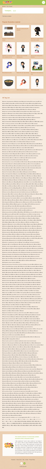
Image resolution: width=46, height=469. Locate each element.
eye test (14, 196)
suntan (23, 379)
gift (38, 220)
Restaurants (25, 332)
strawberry (15, 373)
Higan (10, 234)
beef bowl (8, 127)
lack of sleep (5, 266)
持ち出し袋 (10, 423)
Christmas (17, 151)
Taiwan (17, 385)
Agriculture (14, 107)
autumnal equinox (36, 117)
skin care (36, 357)
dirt (3, 180)
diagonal (31, 178)
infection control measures (8, 246)
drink (34, 184)
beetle (23, 127)
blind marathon (19, 131)
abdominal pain (19, 105)
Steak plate (21, 371)
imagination (5, 244)
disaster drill (16, 180)
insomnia (8, 248)
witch (40, 411)
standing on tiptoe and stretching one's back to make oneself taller (24, 369)
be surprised (34, 123)
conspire (41, 161)
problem (10, 324)
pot (42, 320)
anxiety (18, 113)
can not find (17, 141)
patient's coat (5, 310)
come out (12, 157)
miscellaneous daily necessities (22, 282)
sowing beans (6, 363)
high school (20, 234)
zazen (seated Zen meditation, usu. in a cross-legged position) (15, 417)
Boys (17, 135)
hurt (8, 240)
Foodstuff (15, 214)
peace (10, 310)
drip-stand (38, 184)
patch (39, 308)
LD (19, 266)
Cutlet (31, 169)
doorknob (41, 182)
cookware (21, 163)
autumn (30, 117)
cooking (16, 163)
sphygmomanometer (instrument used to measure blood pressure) (16, 365)
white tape (37, 409)
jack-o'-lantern (26, 250)
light (29, 268)
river (29, 336)
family (27, 198)
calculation (37, 139)
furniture (13, 218)
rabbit (17, 326)
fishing (26, 210)
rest (18, 332)
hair (26, 226)
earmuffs (34, 186)
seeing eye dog (20, 349)
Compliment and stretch (31, 157)
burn (35, 137)
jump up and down (35, 256)
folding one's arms (30, 212)
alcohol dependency (35, 107)
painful (21, 306)
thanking (22, 389)
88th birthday (38, 103)
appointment (31, 113)
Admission (5, 107)
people (22, 310)
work (15, 413)
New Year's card (6, 292)
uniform (10, 401)
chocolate (12, 151)
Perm (29, 312)
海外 (38, 423)
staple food (40, 369)
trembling (12, 397)
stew (33, 371)
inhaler (31, 246)
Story (7, 373)
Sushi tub (5, 383)
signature (35, 355)
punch (9, 326)
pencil (18, 310)
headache (21, 230)
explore (38, 194)
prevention (5, 324)
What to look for (34, 407)
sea (33, 347)
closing (7, 155)
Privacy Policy (32, 459)
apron (37, 113)
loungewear (9, 272)
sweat (9, 383)
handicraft (40, 228)
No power (12, 294)
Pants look (26, 306)
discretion (31, 180)
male (42, 272)
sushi (35, 381)
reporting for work (26, 330)
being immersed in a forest (18, 129)
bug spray (26, 137)
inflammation (26, 246)
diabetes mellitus (20, 178)
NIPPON (5, 294)
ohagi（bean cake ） (16, 298)
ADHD (33, 105)
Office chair (8, 298)
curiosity (17, 169)
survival (24, 381)
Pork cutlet (14, 320)
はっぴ (32, 419)
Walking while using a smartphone (29, 405)
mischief (31, 282)
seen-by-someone (27, 349)
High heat (15, 234)
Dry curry (7, 186)
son (31, 361)
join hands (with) (19, 256)
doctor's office (6, 182)
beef (4, 127)
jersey (4, 256)
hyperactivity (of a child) (14, 240)
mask (41, 274)
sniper (17, 361)
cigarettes (16, 153)
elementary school (6, 190)
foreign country (26, 214)
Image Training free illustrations (33, 242)
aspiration (21, 115)
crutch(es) (25, 167)
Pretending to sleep (35, 322)
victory (4, 403)
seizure (33, 349)
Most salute (30, 284)
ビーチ (8, 421)
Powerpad (17, 322)
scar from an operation (35, 345)
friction (29, 216)
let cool (4, 268)
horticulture (39, 236)
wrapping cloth (35, 413)
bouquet (19, 133)
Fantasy (14, 200)
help (31, 232)
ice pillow (22, 240)
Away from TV (6, 119)
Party (32, 308)
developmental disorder (8, 178)
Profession (29, 324)
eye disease (5, 196)
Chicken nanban (21, 147)
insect (4, 248)
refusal (4, 330)
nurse (32, 294)
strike (42, 373)
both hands (15, 133)
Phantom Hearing (6, 314)
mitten (39, 282)
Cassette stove (33, 143)
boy (14, 135)
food (4, 214)
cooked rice (11, 163)
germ (18, 220)
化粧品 (19, 421)
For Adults (20, 214)
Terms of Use (19, 459)
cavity (41, 143)
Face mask (24, 196)
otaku (23, 302)
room (15, 338)
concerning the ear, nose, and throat (10, 161)
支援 (17, 423)
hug (37, 238)
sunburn (4, 379)
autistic (20, 117)
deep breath (26, 173)
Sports (35, 365)
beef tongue (18, 127)
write (40, 413)
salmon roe (5, 345)
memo (30, 280)
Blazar (10, 131)
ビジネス (12, 421)
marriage (29, 274)
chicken (15, 147)
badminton (16, 119)
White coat (27, 409)
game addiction (6, 220)
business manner (18, 139)
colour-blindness (6, 157)
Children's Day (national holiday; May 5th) (11, 149)
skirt (13, 359)
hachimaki (23, 226)
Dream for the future (22, 184)
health (35, 230)
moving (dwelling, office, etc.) (36, 286)
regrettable (13, 330)
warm (41, 405)
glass (7, 222)
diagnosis (26, 178)
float (19, 212)
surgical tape (40, 379)
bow (30, 133)
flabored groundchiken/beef (8, 212)
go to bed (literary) (17, 222)
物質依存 (5, 425)
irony (17, 250)
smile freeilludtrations (10, 361)
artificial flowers (15, 115)
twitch (27, 399)
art (42, 113)
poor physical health (7, 320)
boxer (37, 133)
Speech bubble (28, 363)
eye (41, 194)
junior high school (6, 258)
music (9, 288)
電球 (35, 425)
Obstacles (29, 296)
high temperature (27, 234)
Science (22, 347)
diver (40, 180)
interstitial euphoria (23, 248)
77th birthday (26, 103)
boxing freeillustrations (7, 135)
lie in (24, 268)
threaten (12, 393)
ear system (29, 186)
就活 (37, 421)
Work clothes (23, 413)
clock (4, 155)
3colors (4, 103)
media (26, 276)
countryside (38, 165)
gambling (31, 218)
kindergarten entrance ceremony (9, 262)
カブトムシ (31, 417)
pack (29, 304)
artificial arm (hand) (7, 115)
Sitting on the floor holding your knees (23, 357)
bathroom (32, 121)
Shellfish (22, 353)
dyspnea (16, 186)
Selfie (16, 351)
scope (26, 347)
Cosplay (12, 165)
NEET (39, 288)
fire (16, 206)
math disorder (6, 276)
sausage (22, 345)
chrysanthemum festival (8, 153)
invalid (4, 250)
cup (9, 169)
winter (30, 411)
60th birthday (9, 103)
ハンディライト (38, 419)
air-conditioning (23, 107)
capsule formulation (31, 141)
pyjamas (13, 326)
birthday (33, 129)
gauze (14, 220)
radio (20, 326)
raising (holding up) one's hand (9, 328)
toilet (40, 393)
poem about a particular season (9, 318)
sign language (29, 355)
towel (20, 395)
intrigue (41, 248)
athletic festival (31, 115)
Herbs (34, 232)
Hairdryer (35, 226)
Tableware (5, 385)
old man (4, 300)
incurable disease (23, 244)
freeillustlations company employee (15, 216)
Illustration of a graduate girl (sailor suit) (11, 242)
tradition (31, 395)
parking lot (19, 308)
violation (12, 403)
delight (4, 176)
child (26, 147)
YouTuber (8, 415)
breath (39, 135)
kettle (21, 260)
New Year (23, 290)
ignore (32, 240)
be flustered (40, 121)
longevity (22, 270)
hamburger (17, 228)
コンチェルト (37, 417)
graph (26, 224)
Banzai (34, 119)
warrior (4, 407)
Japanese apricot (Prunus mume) (36, 250)
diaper (35, 178)
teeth (33, 387)
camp (12, 141)
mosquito (20, 284)
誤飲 (24, 425)
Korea (34, 264)
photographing (29, 314)
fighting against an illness (20, 204)
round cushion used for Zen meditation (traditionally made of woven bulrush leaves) (19, 341)
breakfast (30, 135)
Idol (29, 240)
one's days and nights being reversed (24, 300)
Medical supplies (32, 278)
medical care (31, 276)
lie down (20, 268)
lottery (4, 272)
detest (40, 176)
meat (17, 276)
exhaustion (28, 194)
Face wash (30, 196)
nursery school (37, 294)
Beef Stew (13, 127)
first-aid (17, 210)
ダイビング (21, 419)
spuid (11, 367)
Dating (34, 171)
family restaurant (33, 198)
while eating (11, 409)
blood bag (25, 131)
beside (29, 129)
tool (4, 395)
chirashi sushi (6, 151)
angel (35, 109)
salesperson (38, 343)
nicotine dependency (32, 292)
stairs (32, 367)
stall (35, 367)
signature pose (6, 357)
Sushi (38, 381)
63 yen (14, 103)
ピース (4, 421)
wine (19, 411)
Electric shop (33, 188)
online (4, 302)
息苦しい (5, 423)
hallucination (11, 228)
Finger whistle (12, 206)
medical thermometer (7, 280)
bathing (27, 121)
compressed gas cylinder (8, 159)
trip (16, 397)
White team (5, 411)
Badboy (11, 119)
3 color (40, 101)
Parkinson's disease (26, 308)
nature (31, 288)
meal (11, 276)
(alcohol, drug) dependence (8, 101)
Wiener (10, 411)
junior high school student (25, 258)
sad (26, 343)
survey (20, 381)
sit (14, 357)
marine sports (19, 274)
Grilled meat (5, 226)
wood (12, 413)
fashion (18, 200)
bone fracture (5, 133)
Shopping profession (7, 355)
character (19, 145)
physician (14, 316)
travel (8, 397)
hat (17, 230)
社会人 (9, 425)
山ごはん (40, 421)
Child (33, 147)
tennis (36, 387)
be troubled (11, 125)
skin (32, 357)
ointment (23, 298)
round (18, 338)
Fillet (30, 204)
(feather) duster (18, 101)
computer (26, 159)
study (8, 375)
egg (15, 188)
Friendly (37, 216)
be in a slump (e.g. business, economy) (11, 123)
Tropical (25, 397)
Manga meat (8, 274)
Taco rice (13, 385)
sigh (24, 355)
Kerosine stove (16, 260)
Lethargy (9, 268)
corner (4, 165)
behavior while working (30, 127)
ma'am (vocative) (26, 272)
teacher (35, 385)
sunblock (38, 377)
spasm (11, 363)
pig (26, 316)
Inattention (16, 244)
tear (19, 387)
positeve (39, 320)
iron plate (13, 250)
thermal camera (6, 393)
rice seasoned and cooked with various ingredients (13, 336)
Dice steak (40, 178)
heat (13, 232)
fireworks (30, 206)
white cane (21, 409)
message (13, 282)
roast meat (38, 336)
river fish (33, 336)
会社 (16, 421)
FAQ (23, 459)
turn (17, 399)
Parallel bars (5, 308)
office (4, 298)
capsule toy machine (7, 143)
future (18, 218)
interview (30, 248)
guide (10, 226)
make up (38, 272)
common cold (18, 157)
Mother (4, 286)
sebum (14, 349)
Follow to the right (39, 212)
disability (7, 180)
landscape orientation (13, 266)
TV (19, 399)
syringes (32, 383)
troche (21, 397)
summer (34, 375)
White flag (32, 409)
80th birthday (32, 103)
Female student (34, 202)
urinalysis (15, 401)
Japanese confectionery (8, 252)
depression (14, 176)
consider (36, 161)
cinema (20, 153)
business (5, 139)
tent (14, 389)
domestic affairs (23, 182)
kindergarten (33, 260)
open (8, 302)
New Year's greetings (22, 292)
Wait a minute (6, 405)
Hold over (5, 236)
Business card (11, 139)
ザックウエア (6, 419)
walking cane (19, 405)
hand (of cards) (29, 228)
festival (40, 202)
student (4, 375)
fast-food (22, 200)
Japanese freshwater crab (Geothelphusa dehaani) (32, 252)
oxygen (4, 304)
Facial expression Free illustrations (10, 198)
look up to (32, 270)
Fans (6, 200)
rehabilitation (19, 330)
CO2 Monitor (17, 155)
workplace (29, 413)
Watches (8, 407)
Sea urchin (5, 349)
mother (35, 284)
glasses (10, 222)
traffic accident (37, 395)
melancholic (25, 280)
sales (34, 343)
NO (8, 294)
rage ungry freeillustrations (27, 326)
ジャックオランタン (14, 419)
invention (9, 250)
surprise (4, 381)
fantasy (10, 200)
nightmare (39, 292)
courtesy (9, 167)
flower (22, 212)
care (23, 143)
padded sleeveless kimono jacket (9, 306)
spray (4, 367)
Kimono (24, 260)
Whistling (16, 409)
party (36, 308)
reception (18, 328)
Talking (28, 385)
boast (37, 131)
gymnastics (17, 226)
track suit (27, 395)
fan (38, 198)
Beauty (30, 125)
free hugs (5, 216)
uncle (37, 399)
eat (3, 188)
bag (20, 119)
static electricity (6, 371)
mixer (4, 284)
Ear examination (22, 186)
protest (33, 324)
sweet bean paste (15, 383)
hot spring (21, 238)
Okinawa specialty (34, 298)
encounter (34, 190)
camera (4, 141)
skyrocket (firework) (24, 359)
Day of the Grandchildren (8, 173)
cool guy (26, 163)
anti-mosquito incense (35, 111)
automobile (25, 117)
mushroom (5, 288)
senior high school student (27, 351)
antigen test (5, 113)
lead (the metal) (24, 266)
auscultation (16, 117)
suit (31, 375)
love (13, 272)
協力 (26, 421)
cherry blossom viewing (8, 147)
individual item (31, 244)
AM (21, 109)
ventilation (34, 401)
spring (7, 367)
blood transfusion (31, 131)
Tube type (5, 399)
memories (34, 280)
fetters (12, 204)
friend (33, 216)
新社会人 (21, 423)
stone (4, 373)
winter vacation (35, 411)
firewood (25, 206)
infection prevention (18, 246)
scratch (29, 347)
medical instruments (16, 278)
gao (11, 220)
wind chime (15, 411)
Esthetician (36, 192)
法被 (35, 423)
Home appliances (21, 236)
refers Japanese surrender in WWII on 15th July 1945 (31, 328)
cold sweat (29, 155)
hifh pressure (5, 234)
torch (17, 395)
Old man (40, 298)
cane (25, 141)
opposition (19, 302)
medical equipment (39, 276)
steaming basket (27, 371)
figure (27, 204)
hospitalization (10, 238)
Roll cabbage (10, 338)
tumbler (9, 399)
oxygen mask (9, 304)
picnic (23, 316)
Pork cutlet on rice (21, 320)
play (35, 316)
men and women (6, 282)
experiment (33, 194)
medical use (15, 280)
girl (41, 220)
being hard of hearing (7, 129)
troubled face (36, 397)
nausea (35, 288)
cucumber (39, 167)
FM (25, 212)
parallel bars (35, 306)
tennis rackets (6, 389)
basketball (15, 121)
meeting (20, 280)
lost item (39, 270)
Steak (16, 371)
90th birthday (5, 105)
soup (34, 361)
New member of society (7, 290)
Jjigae (8, 256)
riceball (25, 336)
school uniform (16, 347)
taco (9, 385)
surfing (31, 379)
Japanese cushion (17, 252)
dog (15, 182)
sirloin (11, 357)
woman (4, 413)
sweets (21, 383)
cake (33, 139)
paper (31, 306)
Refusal (8, 330)
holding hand (10, 236)
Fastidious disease (29, 200)
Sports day (39, 365)
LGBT (16, 268)
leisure (38, 266)
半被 (23, 421)
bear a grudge (25, 125)
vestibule (39, 401)
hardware (13, 230)
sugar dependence (25, 375)
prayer (21, 322)
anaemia (31, 109)
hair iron (30, 226)
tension (11, 389)
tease (30, 387)
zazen (20, 415)
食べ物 (38, 425)
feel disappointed (6, 202)
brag (20, 135)
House (25, 238)
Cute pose (27, 169)
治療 (32, 423)
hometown (28, 236)
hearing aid (39, 230)
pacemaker (25, 304)
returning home (6, 334)
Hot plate (16, 238)
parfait (14, 308)
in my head (11, 244)
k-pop (4, 260)
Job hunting (12, 256)
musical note (14, 288)
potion (4, 322)
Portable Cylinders (29, 320)
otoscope (27, 302)
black (37, 129)
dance (22, 171)
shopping (30, 353)
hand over (35, 228)
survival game (30, 381)
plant (29, 316)
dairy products (16, 171)
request (32, 330)
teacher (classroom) (7, 387)
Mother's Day (13, 286)
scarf (42, 345)
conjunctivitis (31, 161)
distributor (36, 180)
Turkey (13, 399)
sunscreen (18, 379)
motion (18, 286)
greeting (36, 224)
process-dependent (22, 324)
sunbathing (33, 377)
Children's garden (24, 149)
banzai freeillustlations (7, 121)
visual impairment (26, 403)
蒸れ (19, 425)
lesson (42, 266)
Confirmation (25, 161)
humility (4, 240)
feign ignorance (20, 202)
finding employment (36, 204)
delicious (39, 173)
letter (13, 268)
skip (11, 359)
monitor (11, 284)
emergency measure (27, 190)
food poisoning (9, 214)
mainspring (33, 272)
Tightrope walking (18, 393)
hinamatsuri (34, 234)
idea (26, 240)
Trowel (41, 397)
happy (9, 230)
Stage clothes (16, 367)
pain (18, 306)
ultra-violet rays (32, 399)
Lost (36, 270)
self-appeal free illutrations (8, 351)
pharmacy (13, 314)
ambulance (26, 109)
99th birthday (12, 105)
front (40, 216)
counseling (17, 165)
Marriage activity (35, 274)
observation (24, 296)
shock (26, 353)
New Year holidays (35, 290)
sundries (13, 379)
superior (27, 379)
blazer (13, 131)
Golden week (29, 222)
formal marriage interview (35, 214)
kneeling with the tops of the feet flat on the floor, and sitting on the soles (17, 264)
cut (23, 169)
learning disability (32, 266)
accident (29, 105)
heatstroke (17, 232)
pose (35, 320)
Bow (28, 133)
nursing (14, 296)
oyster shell (19, 304)
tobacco (36, 393)
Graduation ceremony (13, 224)
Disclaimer (13, 459)
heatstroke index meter (24, 232)
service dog (11, 353)
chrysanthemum (23, 151)
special (15, 363)
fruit (4, 218)
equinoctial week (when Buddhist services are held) (22, 192)
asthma (25, 115)
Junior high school (15, 258)
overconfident (33, 302)
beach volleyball (18, 125)
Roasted (5, 338)
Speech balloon (21, 363)
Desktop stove (30, 176)
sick (18, 355)
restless (30, 332)
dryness (11, 186)
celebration (5, 145)
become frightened (36, 125)
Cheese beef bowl (39, 145)
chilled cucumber (32, 149)
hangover (5, 230)
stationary (12, 371)
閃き (32, 425)
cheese (32, 145)
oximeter (38, 302)
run (23, 343)
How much (30, 238)
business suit (25, 139)
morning (16, 284)
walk (11, 405)
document (12, 182)
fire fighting (20, 206)
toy (23, 395)
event (10, 194)
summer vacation (14, 377)
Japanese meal (27, 254)
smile (4, 361)
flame (16, 212)
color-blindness (35, 155)
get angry (21, 220)
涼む (41, 423)
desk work (25, 176)
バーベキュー (27, 419)
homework (33, 236)
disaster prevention (24, 180)
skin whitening (6, 359)
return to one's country (37, 332)
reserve (36, 330)
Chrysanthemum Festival (32, 151)
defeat (31, 173)
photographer (22, 314)
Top (9, 395)
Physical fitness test (7, 316)
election (21, 188)
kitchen (18, 262)
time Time (25, 393)
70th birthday (19, 103)
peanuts (14, 310)
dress (28, 184)
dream (15, 184)
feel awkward (40, 200)
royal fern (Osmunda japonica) (9, 343)
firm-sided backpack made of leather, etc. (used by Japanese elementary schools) (19, 208)
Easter (38, 186)
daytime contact (17, 173)
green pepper (30, 224)
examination (22, 194)
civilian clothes (26, 153)
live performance (9, 270)
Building (31, 137)
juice (27, 256)
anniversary (27, 111)
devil (15, 178)
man (4, 274)
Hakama (39, 226)
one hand (9, 300)
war (38, 405)
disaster (11, 180)
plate (32, 316)
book (10, 133)
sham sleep (17, 353)
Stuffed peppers (13, 375)
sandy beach (11, 345)
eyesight (19, 196)
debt (22, 173)
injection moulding (37, 246)
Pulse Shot (38, 324)
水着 (29, 423)
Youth (4, 415)
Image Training (23, 242)
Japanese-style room (36, 254)
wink (22, 411)
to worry (32, 393)
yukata (13, 415)
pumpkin (5, 326)
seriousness (5, 353)
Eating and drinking (9, 188)
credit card (20, 167)
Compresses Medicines (19, 159)
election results (27, 188)
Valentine (24, 401)
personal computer (34, 312)
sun (19, 377)
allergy (18, 109)
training (4, 397)
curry (21, 169)
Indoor (39, 244)
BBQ (36, 121)
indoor (36, 244)
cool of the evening (32, 163)
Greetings (41, 224)
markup (24, 274)
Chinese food (39, 149)
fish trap (21, 210)
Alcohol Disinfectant (7, 109)
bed (42, 125)
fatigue (35, 200)
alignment (14, 109)
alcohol (28, 107)
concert (19, 161)
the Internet (28, 389)
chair (15, 145)
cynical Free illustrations (8, 171)
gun (13, 226)
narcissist (20, 288)
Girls (4, 222)
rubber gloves (19, 343)
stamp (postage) (6, 369)
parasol (10, 308)
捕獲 (14, 423)
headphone (26, 230)
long (18, 270)
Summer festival (6, 377)
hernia (38, 232)
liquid (4, 270)
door (37, 182)
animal (15, 111)
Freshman (25, 216)
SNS (20, 361)
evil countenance (15, 194)
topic (14, 395)
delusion (8, 176)
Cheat (23, 145)
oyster (15, 304)
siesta (21, 355)
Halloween (5, 228)
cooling (38, 163)
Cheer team (28, 145)
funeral (9, 218)
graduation (5, 224)
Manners (14, 274)
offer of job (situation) (37, 296)
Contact (26, 459)
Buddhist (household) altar (12, 137)
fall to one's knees (21, 198)
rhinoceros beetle (13, 334)
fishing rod (30, 210)
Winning (26, 411)
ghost (36, 220)
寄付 (34, 421)
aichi (18, 107)
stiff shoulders (38, 371)
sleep (30, 359)
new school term (17, 290)
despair (36, 176)
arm (39, 113)
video (8, 403)
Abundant (25, 105)
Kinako (28, 260)
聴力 (12, 425)
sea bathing (37, 347)
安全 (31, 421)
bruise (4, 137)
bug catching (20, 137)
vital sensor (33, 403)
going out (24, 222)
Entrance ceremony (7, 192)
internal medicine (14, 248)
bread (23, 135)
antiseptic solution (12, 113)
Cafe (30, 139)
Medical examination (7, 278)
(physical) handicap (26, 101)
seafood (10, 349)
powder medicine (10, 322)
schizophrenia (6, 347)
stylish (19, 375)
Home (15, 236)
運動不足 (28, 425)
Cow (13, 167)
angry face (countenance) (8, 111)
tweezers (23, 399)
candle (21, 141)
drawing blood (10, 184)
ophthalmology (13, 302)
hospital (4, 238)
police (38, 318)
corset (8, 165)
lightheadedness (39, 268)
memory (39, 280)
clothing (11, 155)
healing (31, 230)
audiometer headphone (7, 117)
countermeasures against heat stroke (27, 165)
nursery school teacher (7, 296)
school (11, 347)
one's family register (37, 300)
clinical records (37, 153)
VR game (41, 403)
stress (38, 373)
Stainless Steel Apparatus (25, 367)
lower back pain (18, 272)
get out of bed (27, 220)
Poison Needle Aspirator (31, 318)
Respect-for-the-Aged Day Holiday (10, 332)
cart (28, 143)
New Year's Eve (14, 292)
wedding (13, 407)
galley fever (25, 218)
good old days (36, 222)
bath (24, 121)
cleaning (31, 153)
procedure (15, 324)
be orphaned (22, 123)
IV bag (21, 250)
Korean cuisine (39, 264)
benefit (25, 129)
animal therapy (21, 111)
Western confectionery (25, 407)
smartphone (34, 359)
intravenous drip (36, 248)
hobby (38, 234)
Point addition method (21, 318)
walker (14, 405)
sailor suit (30, 343)
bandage (29, 119)
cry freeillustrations (32, 167)
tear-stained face (24, 387)
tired (29, 393)
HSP (34, 238)
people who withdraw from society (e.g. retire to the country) (15, 312)
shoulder (14, 355)
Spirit (31, 365)
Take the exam (23, 385)
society (24, 361)
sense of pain (35, 351)
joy (24, 256)
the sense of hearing (34, 391)
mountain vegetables (25, 286)
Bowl (34, 133)
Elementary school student (17, 190)
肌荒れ (16, 425)
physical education (37, 314)
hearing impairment (7, 232)
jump (30, 256)
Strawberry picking (32, 373)
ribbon (19, 334)
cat (38, 143)
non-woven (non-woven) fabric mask (22, 294)
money (7, 284)
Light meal (33, 268)
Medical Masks (25, 278)
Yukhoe (16, 415)
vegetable (29, 401)
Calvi (41, 139)
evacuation (5, 194)
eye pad (10, 196)
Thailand (18, 389)
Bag (23, 119)
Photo (17, 314)
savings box (28, 345)
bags (26, 119)
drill (31, 184)
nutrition (19, 296)
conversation (5, 163)
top (6, 395)
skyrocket (17, 359)
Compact (24, 157)
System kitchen (38, 383)
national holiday (26, 288)
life (26, 268)
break (26, 135)
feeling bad (13, 202)
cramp (16, 167)
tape (32, 385)
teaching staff (14, 387)
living (15, 270)
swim (28, 383)
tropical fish (30, 397)
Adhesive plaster (39, 105)
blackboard (5, 131)
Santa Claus (17, 345)
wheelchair (40, 407)
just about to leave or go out (36, 258)
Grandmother (20, 224)
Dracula (4, 184)
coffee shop (23, 155)
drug (42, 184)
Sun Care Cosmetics (25, 377)
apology (26, 113)
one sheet (14, 300)
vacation (19, 401)
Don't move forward (31, 182)
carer (26, 143)
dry (3, 186)
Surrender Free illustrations (12, 381)
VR (37, 403)
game (35, 218)
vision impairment (18, 403)
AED (9, 107)
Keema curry (9, 260)
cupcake (12, 169)
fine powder (5, 206)
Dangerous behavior (28, 171)
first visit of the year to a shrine (9, 210)
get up (32, 220)
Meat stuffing (21, 276)
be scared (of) (28, 123)
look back (27, 270)
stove (11, 373)
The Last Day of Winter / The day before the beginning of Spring (15, 391)
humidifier (41, 238)
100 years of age (34, 101)
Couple (4, 167)
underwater (5, 401)
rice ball (23, 334)
